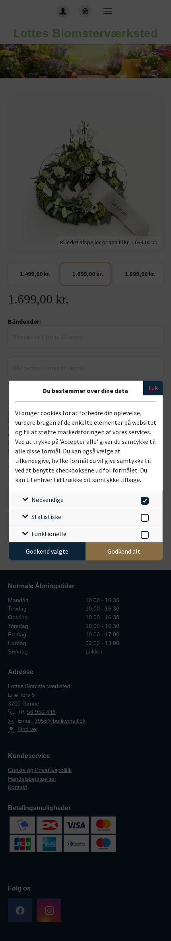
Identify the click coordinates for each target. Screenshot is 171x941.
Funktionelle (48, 534)
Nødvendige (47, 500)
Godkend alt (123, 551)
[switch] (143, 499)
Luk (153, 388)
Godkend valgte (47, 551)
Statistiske (46, 517)
